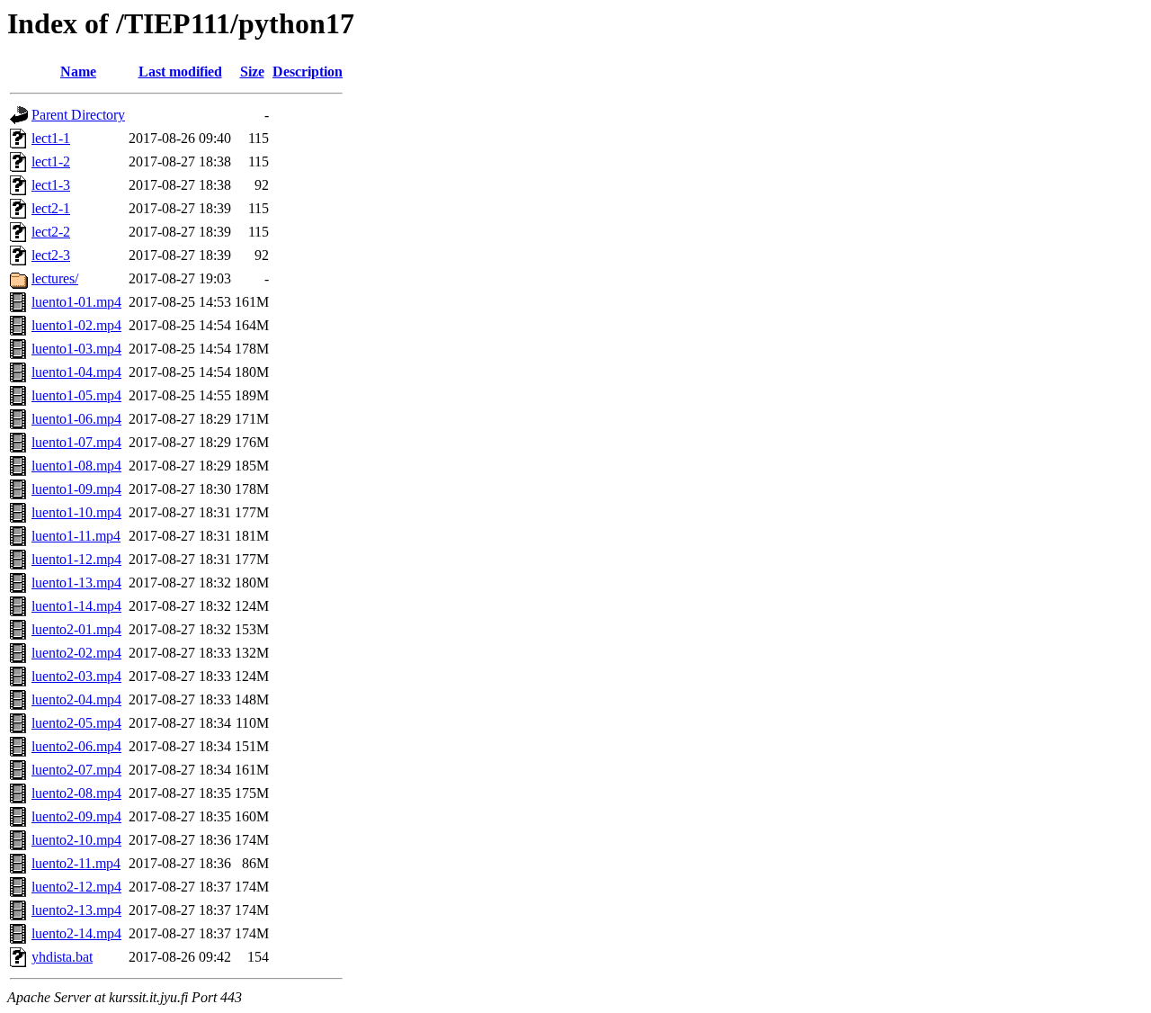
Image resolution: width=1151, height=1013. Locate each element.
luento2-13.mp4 (76, 910)
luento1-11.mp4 (75, 535)
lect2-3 (50, 255)
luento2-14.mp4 (76, 933)
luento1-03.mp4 (76, 348)
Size (252, 71)
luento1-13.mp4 (76, 582)
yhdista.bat (62, 956)
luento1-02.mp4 (76, 325)
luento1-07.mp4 (76, 442)
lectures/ (54, 278)
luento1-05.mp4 (76, 395)
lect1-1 (50, 138)
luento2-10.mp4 (76, 839)
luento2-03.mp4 (76, 676)
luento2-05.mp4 (76, 723)
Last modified (180, 71)
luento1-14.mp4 (76, 606)
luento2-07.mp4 (76, 769)
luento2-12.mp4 (76, 886)
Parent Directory (78, 114)
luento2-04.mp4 (76, 699)
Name (78, 71)
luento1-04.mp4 (76, 372)
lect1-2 (50, 161)
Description (307, 71)
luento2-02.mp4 (76, 652)
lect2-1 (50, 208)
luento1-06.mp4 (76, 418)
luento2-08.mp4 (76, 793)
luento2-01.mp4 (76, 629)
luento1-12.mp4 (76, 559)
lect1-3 (50, 185)
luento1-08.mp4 (76, 465)
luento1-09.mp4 (76, 489)
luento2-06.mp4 (76, 746)
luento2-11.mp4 (75, 863)
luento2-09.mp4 (76, 816)
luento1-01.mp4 (76, 301)
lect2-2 (50, 231)
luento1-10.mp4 (76, 512)
